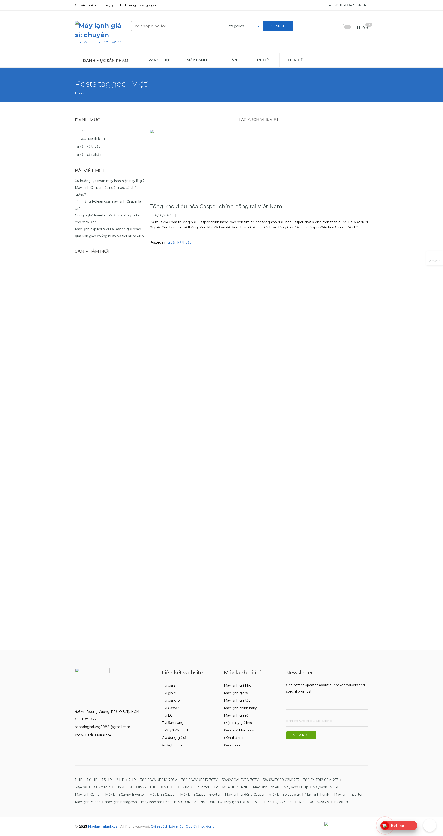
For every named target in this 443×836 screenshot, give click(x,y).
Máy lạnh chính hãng (240, 708)
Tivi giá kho (171, 700)
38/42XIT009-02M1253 (281, 780)
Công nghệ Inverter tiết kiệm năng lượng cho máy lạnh (108, 218)
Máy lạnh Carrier (88, 794)
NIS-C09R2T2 (185, 802)
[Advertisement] (110, 610)
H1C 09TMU (159, 787)
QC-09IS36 (284, 802)
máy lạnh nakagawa (121, 802)
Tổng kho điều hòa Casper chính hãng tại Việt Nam (216, 206)
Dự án (230, 60)
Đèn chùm (232, 745)
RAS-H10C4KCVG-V (313, 802)
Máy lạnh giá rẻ (236, 715)
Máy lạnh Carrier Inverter (125, 794)
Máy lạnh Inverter (348, 794)
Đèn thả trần (234, 738)
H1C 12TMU (183, 787)
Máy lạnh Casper (162, 794)
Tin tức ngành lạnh (90, 138)
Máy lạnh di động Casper (245, 794)
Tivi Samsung (172, 723)
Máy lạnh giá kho (237, 685)
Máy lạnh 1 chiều (266, 787)
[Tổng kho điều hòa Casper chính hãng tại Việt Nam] (259, 163)
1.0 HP (92, 780)
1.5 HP (107, 780)
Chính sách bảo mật (167, 826)
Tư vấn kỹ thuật (178, 242)
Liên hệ (295, 60)
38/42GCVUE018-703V (240, 780)
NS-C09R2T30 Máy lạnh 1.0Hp (224, 802)
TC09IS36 (341, 802)
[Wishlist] (344, 28)
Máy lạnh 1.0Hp (296, 787)
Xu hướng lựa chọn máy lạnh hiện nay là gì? (109, 181)
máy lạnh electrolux (284, 794)
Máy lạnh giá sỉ (236, 693)
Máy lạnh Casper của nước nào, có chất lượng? (106, 191)
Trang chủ (157, 60)
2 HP (120, 780)
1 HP (79, 780)
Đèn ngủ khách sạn (239, 730)
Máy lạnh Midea (87, 802)
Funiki (119, 787)
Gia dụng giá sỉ (174, 738)
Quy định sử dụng (200, 826)
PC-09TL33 (262, 802)
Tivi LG (167, 715)
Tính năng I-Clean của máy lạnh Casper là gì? (108, 204)
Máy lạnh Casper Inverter (200, 794)
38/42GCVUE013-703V (199, 780)
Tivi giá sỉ (169, 685)
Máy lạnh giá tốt (237, 700)
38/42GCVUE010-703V (158, 780)
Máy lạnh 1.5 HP (325, 787)
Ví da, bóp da (172, 745)
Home (80, 93)
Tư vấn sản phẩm (88, 154)
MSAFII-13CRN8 (235, 787)
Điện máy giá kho (238, 723)
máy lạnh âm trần (155, 802)
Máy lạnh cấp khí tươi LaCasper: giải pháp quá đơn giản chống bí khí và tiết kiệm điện (109, 232)
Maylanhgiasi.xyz (102, 826)
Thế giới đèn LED (176, 730)
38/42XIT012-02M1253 (320, 780)
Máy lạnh (196, 60)
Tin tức (262, 60)
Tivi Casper (170, 708)
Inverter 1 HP (207, 787)
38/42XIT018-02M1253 (92, 787)
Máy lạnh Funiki (317, 794)
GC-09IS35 (137, 787)
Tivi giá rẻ (169, 693)
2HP (132, 780)
